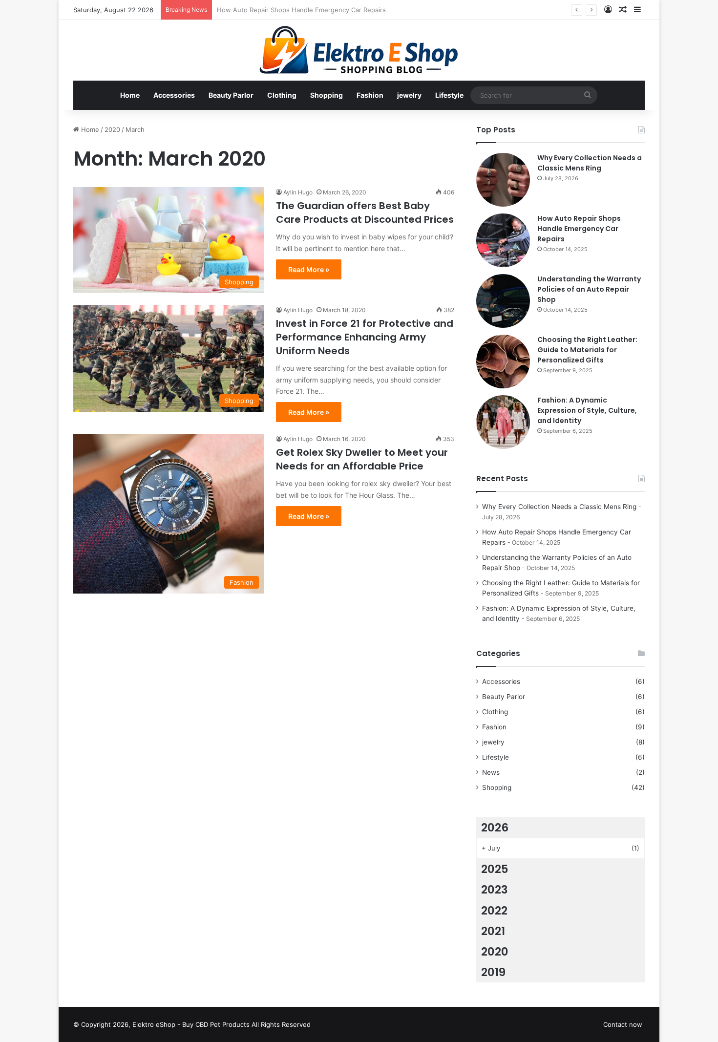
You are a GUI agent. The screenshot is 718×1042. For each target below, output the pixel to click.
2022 (494, 910)
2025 (494, 869)
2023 (494, 889)
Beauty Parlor (231, 95)
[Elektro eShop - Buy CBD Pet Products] (359, 50)
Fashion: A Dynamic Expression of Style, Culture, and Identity (587, 410)
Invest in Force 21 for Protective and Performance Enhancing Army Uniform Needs (364, 337)
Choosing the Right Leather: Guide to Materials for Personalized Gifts (587, 350)
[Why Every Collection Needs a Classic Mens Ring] (503, 180)
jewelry (409, 95)
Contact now (622, 1024)
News (491, 772)
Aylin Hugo (298, 192)
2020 (112, 129)
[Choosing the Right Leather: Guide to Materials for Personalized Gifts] (503, 361)
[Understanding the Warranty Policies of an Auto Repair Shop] (503, 301)
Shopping (326, 95)
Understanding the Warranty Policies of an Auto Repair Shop (589, 289)
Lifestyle (449, 95)
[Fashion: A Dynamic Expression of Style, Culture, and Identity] (503, 422)
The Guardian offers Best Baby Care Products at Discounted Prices (365, 212)
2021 (493, 931)
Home (130, 95)
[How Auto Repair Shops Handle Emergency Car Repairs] (503, 240)
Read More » (308, 269)
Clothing (281, 95)
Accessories (174, 95)
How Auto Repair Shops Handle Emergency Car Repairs (579, 228)
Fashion (370, 95)
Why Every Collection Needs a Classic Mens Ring (589, 163)
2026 (494, 827)
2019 (493, 972)
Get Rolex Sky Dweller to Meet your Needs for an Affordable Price (362, 459)
